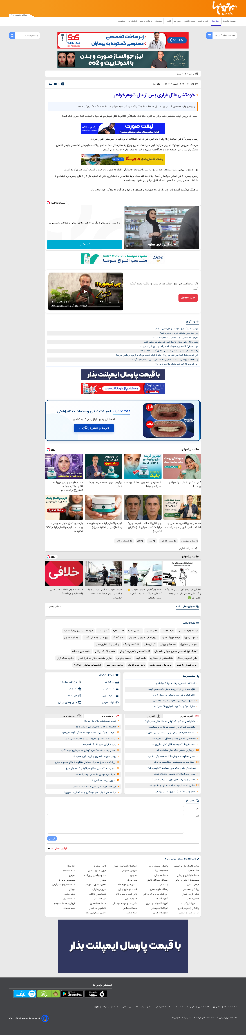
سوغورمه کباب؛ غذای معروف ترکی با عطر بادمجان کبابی (90, 739)
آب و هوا (72, 689)
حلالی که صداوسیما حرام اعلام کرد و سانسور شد (171, 785)
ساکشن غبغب (134, 631)
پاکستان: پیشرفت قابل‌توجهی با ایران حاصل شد (173, 780)
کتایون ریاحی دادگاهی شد (102, 781)
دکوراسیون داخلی (97, 894)
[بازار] (48, 994)
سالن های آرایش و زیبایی (186, 866)
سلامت (158, 21)
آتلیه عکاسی (131, 913)
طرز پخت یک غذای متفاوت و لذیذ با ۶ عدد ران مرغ (90, 768)
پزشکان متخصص (190, 889)
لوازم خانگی (69, 894)
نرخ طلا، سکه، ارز (68, 682)
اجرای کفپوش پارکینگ (187, 665)
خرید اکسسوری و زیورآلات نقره (78, 631)
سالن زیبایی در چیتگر (187, 658)
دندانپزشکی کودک (190, 903)
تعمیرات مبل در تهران (96, 885)
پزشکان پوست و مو (158, 866)
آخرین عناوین (186, 716)
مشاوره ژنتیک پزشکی (105, 651)
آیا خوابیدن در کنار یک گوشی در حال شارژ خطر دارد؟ (170, 721)
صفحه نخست (229, 21)
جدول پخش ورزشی (67, 703)
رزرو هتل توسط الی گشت (96, 638)
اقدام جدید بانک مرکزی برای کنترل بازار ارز (175, 791)
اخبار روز (216, 21)
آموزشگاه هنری (160, 913)
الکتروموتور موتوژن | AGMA (87, 665)
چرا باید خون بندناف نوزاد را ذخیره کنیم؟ (179, 333)
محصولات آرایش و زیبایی (187, 880)
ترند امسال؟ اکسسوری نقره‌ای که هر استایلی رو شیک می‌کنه (169, 346)
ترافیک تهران (108, 696)
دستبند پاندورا (191, 638)
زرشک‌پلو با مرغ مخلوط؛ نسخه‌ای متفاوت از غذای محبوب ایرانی (85, 762)
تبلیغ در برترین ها (143, 1007)
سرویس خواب (99, 889)
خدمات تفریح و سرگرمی (63, 885)
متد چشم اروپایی (168, 644)
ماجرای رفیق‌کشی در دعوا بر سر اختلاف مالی (174, 701)
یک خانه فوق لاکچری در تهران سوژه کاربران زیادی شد (170, 733)
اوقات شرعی (108, 703)
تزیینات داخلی (99, 899)
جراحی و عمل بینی (115, 665)
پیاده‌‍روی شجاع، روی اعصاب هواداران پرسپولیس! (172, 727)
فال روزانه (72, 696)
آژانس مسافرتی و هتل (95, 913)
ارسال (52, 838)
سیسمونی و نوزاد (67, 880)
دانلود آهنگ (118, 638)
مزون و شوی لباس (97, 871)
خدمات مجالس (129, 908)
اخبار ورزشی (204, 21)
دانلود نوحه (140, 658)
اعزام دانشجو (69, 871)
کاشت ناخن (193, 871)
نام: (197, 809)
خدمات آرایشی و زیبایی (188, 875)
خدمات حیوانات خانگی (157, 880)
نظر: (197, 816)
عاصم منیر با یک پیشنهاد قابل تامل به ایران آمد (173, 744)
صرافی (72, 875)
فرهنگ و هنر (146, 21)
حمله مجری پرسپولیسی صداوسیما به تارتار (174, 762)
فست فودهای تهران (127, 889)
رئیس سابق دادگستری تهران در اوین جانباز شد (94, 756)
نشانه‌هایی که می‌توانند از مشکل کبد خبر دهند (174, 738)
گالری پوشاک (99, 866)
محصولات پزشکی (159, 871)
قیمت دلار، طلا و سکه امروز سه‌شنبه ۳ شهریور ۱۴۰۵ (171, 768)
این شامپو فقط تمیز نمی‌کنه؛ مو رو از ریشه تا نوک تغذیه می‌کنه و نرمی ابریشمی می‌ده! (157, 355)
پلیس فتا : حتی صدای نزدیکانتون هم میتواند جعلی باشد (171, 342)
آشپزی (168, 21)
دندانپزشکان (193, 899)
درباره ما (190, 1007)
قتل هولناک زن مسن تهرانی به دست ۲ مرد (174, 695)
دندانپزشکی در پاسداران (161, 658)
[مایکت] (25, 994)
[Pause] (127, 246)
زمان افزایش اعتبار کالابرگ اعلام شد (99, 745)
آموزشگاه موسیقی (159, 908)
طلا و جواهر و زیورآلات (95, 875)
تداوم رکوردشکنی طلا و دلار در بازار (100, 721)
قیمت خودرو (108, 689)
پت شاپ (164, 885)
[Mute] (132, 246)
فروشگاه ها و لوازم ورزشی (155, 894)
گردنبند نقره (103, 631)
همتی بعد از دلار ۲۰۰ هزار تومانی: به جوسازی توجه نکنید (88, 750)
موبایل (72, 889)
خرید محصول (188, 298)
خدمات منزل (69, 899)
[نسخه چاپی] (50, 83)
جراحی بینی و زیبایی (189, 913)
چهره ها (178, 21)
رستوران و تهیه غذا (127, 885)
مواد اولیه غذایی (72, 638)
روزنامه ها (109, 682)
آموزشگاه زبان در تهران (157, 903)
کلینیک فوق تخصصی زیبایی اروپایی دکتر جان (176, 651)
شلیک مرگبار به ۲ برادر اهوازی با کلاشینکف (174, 706)
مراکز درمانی (193, 885)
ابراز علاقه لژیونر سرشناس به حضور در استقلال (94, 787)
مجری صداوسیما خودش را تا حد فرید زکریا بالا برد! (172, 756)
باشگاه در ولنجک (131, 644)
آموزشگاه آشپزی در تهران (125, 866)
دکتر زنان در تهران (190, 894)
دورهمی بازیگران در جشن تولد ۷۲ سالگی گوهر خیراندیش (87, 733)
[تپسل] (48, 203)
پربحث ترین (69, 715)
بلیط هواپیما (168, 631)
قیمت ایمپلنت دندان (188, 631)
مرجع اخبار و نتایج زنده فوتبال (143, 638)
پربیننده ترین (107, 715)
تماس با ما (178, 1007)
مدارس (133, 875)
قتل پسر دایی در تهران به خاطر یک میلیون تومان (171, 689)
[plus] (62, 84)
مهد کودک (132, 880)
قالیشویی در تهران (97, 908)
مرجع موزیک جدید (171, 638)
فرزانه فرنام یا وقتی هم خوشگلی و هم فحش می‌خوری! (90, 793)
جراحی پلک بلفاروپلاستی (107, 644)
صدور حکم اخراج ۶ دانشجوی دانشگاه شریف (175, 774)
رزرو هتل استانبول (189, 644)
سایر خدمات (69, 908)
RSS (97, 1007)
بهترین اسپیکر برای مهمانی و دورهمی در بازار (176, 329)
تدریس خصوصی (129, 871)
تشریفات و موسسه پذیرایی (124, 903)
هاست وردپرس (123, 658)
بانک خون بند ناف (136, 665)
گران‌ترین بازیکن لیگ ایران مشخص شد (175, 750)
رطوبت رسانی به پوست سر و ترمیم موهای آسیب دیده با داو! (169, 351)
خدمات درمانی (161, 875)
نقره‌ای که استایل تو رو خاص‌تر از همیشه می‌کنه (175, 337)
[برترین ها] (223, 8)
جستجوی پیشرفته (110, 1007)
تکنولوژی (133, 21)
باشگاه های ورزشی (159, 889)
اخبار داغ (150, 716)
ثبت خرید (84, 244)
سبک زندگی (190, 21)
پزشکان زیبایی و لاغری (188, 908)
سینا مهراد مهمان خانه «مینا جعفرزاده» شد (95, 775)
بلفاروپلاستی (152, 631)
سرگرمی (122, 21)
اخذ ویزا (71, 866)
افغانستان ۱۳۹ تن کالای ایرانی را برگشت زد (96, 727)
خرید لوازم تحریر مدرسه (160, 665)
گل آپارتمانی (149, 644)
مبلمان (103, 880)
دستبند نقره (118, 631)
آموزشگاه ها (162, 899)
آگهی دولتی (127, 1007)
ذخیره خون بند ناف (81, 651)
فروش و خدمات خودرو (64, 903)
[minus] (55, 83)
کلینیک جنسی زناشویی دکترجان (135, 651)
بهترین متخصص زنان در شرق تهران (95, 658)
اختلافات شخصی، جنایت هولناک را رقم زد (175, 683)
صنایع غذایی (131, 899)
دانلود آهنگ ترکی (65, 658)
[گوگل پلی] (72, 994)
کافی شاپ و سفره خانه (126, 894)
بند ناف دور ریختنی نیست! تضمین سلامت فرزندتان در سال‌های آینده (165, 359)
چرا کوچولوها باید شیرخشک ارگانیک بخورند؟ (176, 364)
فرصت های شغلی (162, 1007)
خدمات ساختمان (98, 903)
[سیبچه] (96, 994)
